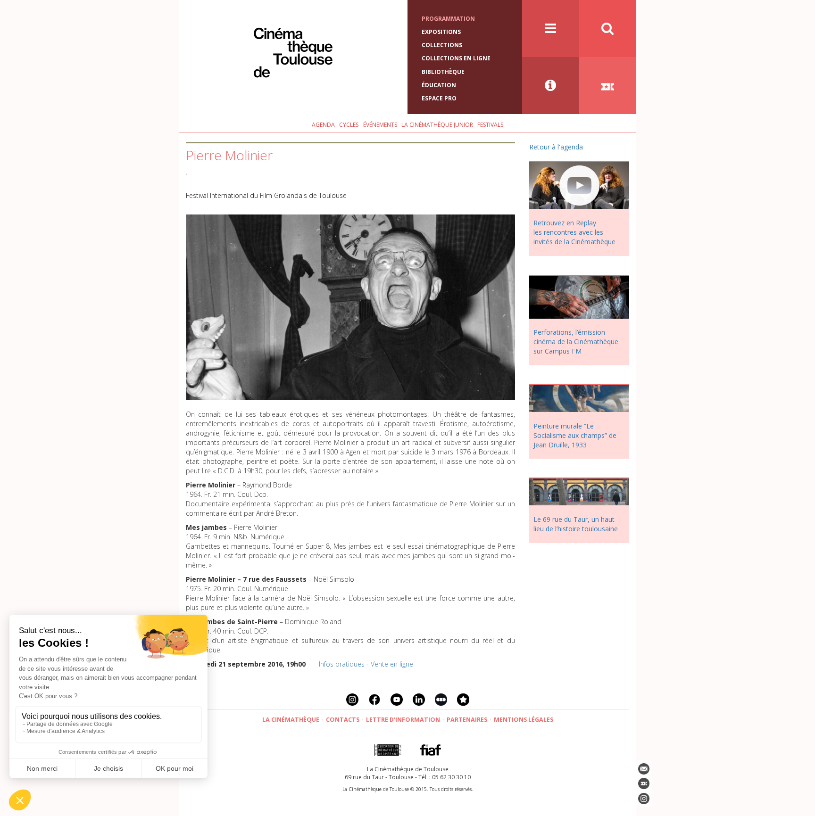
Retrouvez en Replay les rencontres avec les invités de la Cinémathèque (574, 232)
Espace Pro (439, 98)
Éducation (439, 85)
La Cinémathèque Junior (437, 125)
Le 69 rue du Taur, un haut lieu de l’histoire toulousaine (575, 524)
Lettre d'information (403, 720)
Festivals (490, 125)
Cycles (348, 125)
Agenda (323, 125)
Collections (442, 45)
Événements (380, 125)
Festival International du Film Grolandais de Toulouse (266, 195)
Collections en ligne (456, 58)
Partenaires (467, 720)
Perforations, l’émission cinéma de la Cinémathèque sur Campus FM (575, 341)
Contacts (342, 720)
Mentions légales (523, 720)
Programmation (448, 19)
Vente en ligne (392, 663)
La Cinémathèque (290, 720)
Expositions (441, 32)
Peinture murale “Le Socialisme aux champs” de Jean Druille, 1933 (574, 435)
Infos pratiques (342, 663)
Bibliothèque (443, 72)
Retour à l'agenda (556, 146)
